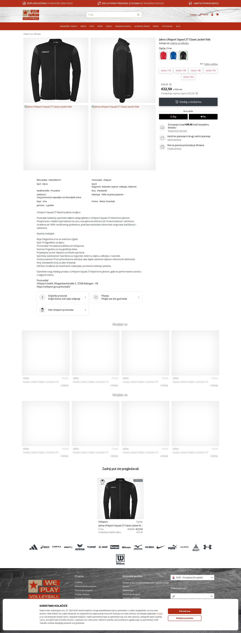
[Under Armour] (207, 547)
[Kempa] (114, 547)
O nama (193, 15)
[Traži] (138, 15)
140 (196, 70)
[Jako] (103, 547)
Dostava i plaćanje (131, 598)
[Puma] (173, 547)
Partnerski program (84, 590)
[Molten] (149, 547)
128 (181, 70)
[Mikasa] (126, 547)
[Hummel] (91, 547)
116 (166, 70)
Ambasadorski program (86, 586)
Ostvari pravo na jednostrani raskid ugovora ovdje (146, 582)
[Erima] (80, 547)
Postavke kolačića (83, 598)
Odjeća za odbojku (32, 34)
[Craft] (68, 547)
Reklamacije (128, 590)
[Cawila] (56, 547)
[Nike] (161, 547)
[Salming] (184, 547)
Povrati (126, 586)
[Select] (196, 547)
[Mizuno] (138, 547)
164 (188, 76)
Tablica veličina (211, 64)
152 (211, 70)
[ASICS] (45, 547)
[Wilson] (120, 559)
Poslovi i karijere (82, 594)
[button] (133, 15)
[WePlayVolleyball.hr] (49, 589)
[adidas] (33, 547)
